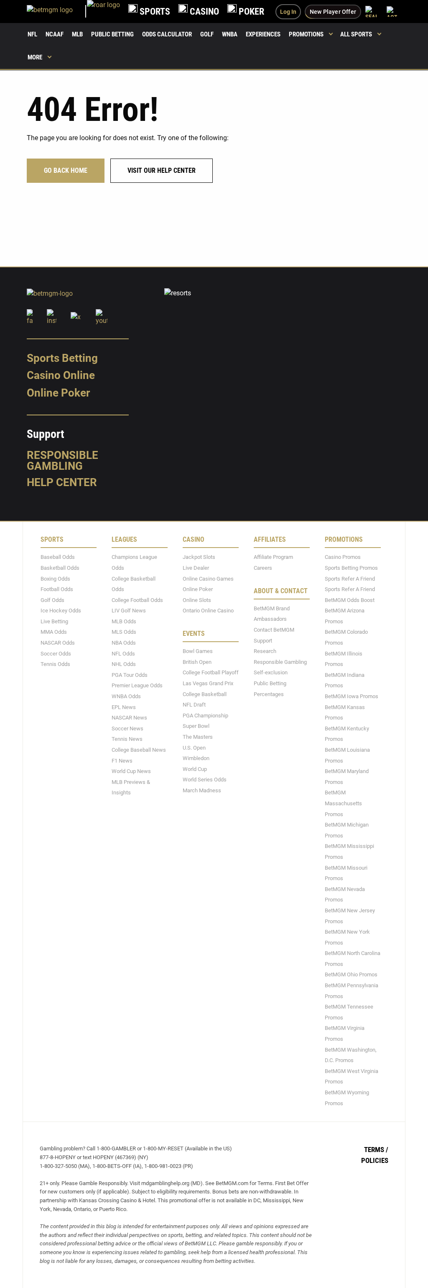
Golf (207, 34)
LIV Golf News (129, 610)
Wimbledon (196, 758)
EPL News (124, 707)
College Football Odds (137, 600)
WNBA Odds (126, 696)
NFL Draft (194, 705)
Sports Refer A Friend (350, 578)
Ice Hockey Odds (61, 610)
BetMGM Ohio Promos (351, 974)
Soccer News (127, 728)
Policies (374, 1160)
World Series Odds (205, 779)
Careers (263, 568)
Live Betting (54, 621)
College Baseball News (139, 750)
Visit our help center (161, 170)
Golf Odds (52, 600)
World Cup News (131, 771)
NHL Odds (124, 664)
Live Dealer (196, 568)
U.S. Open (194, 747)
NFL (32, 34)
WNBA (229, 34)
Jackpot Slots (199, 557)
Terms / (376, 1149)
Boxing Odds (55, 578)
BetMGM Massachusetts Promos (343, 803)
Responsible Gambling (62, 460)
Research (265, 651)
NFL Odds (123, 653)
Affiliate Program (273, 557)
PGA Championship (205, 715)
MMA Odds (54, 632)
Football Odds (57, 589)
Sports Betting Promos (351, 568)
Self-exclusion (271, 672)
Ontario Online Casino (208, 610)
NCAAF (55, 34)
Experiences (263, 34)
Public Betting (112, 34)
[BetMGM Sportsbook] (57, 11)
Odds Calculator (167, 34)
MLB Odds (124, 621)
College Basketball (205, 694)
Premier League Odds (137, 685)
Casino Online (61, 375)
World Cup (195, 769)
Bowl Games (198, 651)
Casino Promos (343, 557)
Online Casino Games (208, 578)
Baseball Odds (58, 557)
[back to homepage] (103, 11)
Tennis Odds (55, 664)
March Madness (202, 790)
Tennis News (127, 739)
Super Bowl (196, 726)
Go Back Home (65, 170)
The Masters (198, 737)
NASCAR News (129, 717)
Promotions (306, 34)
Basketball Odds (60, 568)
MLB (77, 34)
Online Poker (58, 393)
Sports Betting (62, 357)
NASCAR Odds (58, 643)
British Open (197, 661)
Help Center (62, 482)
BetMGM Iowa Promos (351, 696)
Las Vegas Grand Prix (208, 683)
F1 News (122, 760)
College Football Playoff (211, 672)
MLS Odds (124, 632)
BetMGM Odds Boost (349, 600)
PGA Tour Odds (130, 674)
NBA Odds (124, 643)
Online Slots (197, 600)
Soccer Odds (56, 653)
